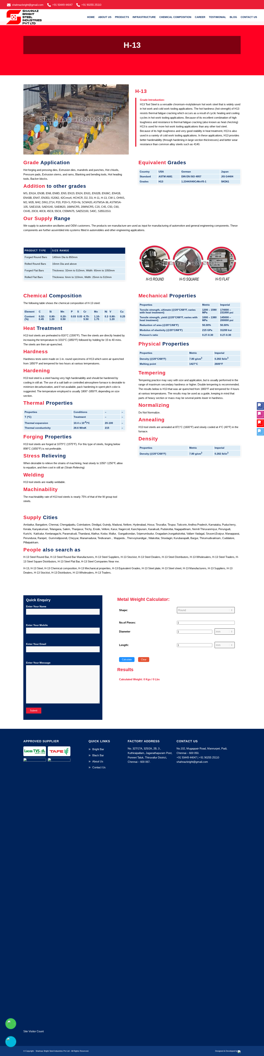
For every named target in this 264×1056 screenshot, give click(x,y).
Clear (143, 659)
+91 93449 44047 (62, 4)
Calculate (127, 659)
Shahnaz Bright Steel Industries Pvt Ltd (53, 1051)
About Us (97, 761)
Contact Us (99, 767)
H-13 (132, 45)
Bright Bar (98, 749)
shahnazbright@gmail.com (27, 4)
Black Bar (98, 755)
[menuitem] (26, 5)
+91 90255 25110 (91, 4)
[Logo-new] (25, 17)
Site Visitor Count (33, 1031)
